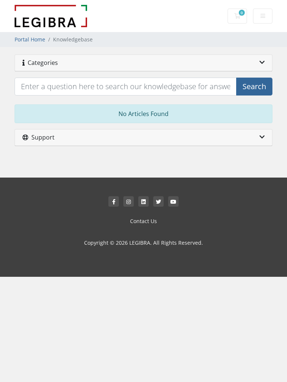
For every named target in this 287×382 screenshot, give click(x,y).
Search (254, 86)
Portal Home (30, 39)
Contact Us (143, 221)
